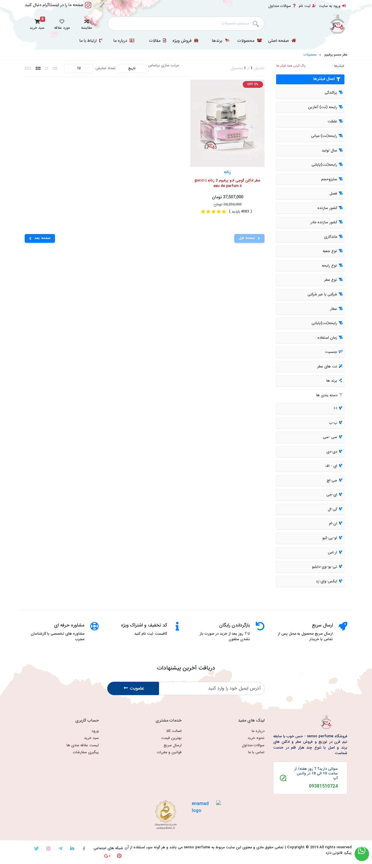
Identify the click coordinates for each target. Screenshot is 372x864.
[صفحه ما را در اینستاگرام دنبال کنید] (88, 8)
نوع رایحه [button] (329, 266)
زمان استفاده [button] (327, 338)
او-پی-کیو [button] (329, 538)
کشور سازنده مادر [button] (323, 223)
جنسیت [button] (331, 352)
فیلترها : (338, 66)
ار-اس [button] (332, 553)
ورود (95, 731)
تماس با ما (256, 752)
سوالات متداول (279, 6)
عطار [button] (333, 309)
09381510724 (323, 786)
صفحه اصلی (279, 41)
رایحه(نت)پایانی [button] (324, 165)
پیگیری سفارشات (86, 752)
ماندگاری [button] (330, 237)
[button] (86, 23)
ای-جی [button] (331, 495)
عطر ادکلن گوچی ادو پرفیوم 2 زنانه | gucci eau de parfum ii (227, 183)
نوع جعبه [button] (330, 251)
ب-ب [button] (333, 423)
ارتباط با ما (88, 41)
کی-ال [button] (332, 509)
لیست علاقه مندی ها (83, 745)
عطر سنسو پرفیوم (335, 54)
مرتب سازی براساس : (163, 68)
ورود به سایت (330, 6)
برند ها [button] (331, 381)
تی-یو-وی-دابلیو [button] (324, 567)
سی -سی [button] (330, 437)
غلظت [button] (332, 122)
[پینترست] (119, 855)
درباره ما (120, 41)
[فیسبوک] (84, 848)
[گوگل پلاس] (107, 855)
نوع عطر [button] (330, 280)
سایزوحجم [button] (329, 179)
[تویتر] (36, 848)
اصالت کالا (174, 731)
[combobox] (186, 24)
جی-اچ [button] (332, 480)
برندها (217, 41)
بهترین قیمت (171, 738)
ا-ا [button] (335, 408)
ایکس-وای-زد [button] (326, 581)
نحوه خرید (256, 738)
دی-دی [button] (331, 452)
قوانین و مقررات (169, 752)
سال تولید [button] (329, 150)
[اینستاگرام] (48, 848)
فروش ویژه (182, 41)
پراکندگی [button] (331, 93)
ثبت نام (305, 6)
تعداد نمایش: (105, 68)
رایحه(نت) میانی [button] (324, 136)
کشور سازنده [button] (327, 208)
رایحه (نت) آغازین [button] (322, 107)
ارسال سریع (173, 745)
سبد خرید (91, 738)
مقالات (155, 41)
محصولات (246, 41)
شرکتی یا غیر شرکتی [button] (322, 294)
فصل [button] (333, 194)
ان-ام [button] (333, 524)
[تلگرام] (60, 848)
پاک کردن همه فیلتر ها (290, 65)
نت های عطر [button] (327, 366)
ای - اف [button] (331, 466)
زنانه (227, 172)
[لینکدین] (72, 848)
